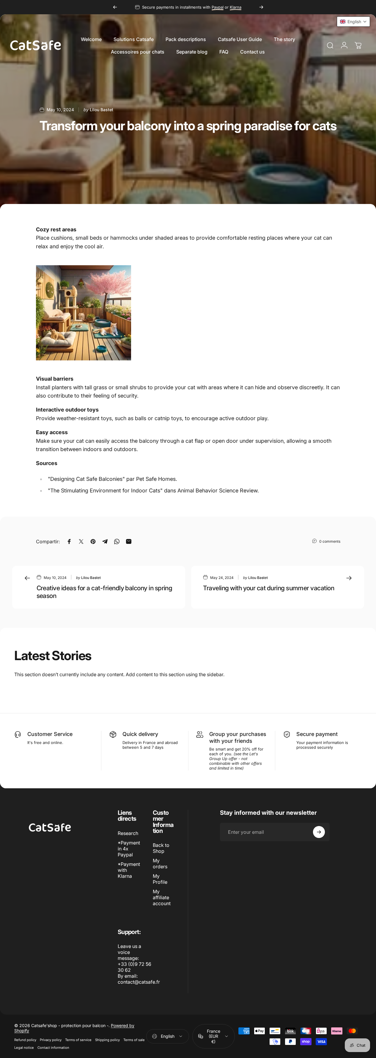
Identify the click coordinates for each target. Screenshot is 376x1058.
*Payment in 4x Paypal (129, 849)
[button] (353, 21)
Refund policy (25, 1040)
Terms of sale (134, 1040)
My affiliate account (162, 897)
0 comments (329, 541)
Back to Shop (161, 848)
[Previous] (115, 7)
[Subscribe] (319, 832)
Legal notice (24, 1048)
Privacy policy (51, 1040)
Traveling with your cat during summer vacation (268, 588)
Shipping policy (107, 1040)
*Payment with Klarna (129, 870)
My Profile (160, 879)
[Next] (261, 7)
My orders (160, 863)
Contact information (53, 1048)
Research (128, 833)
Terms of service (78, 1040)
